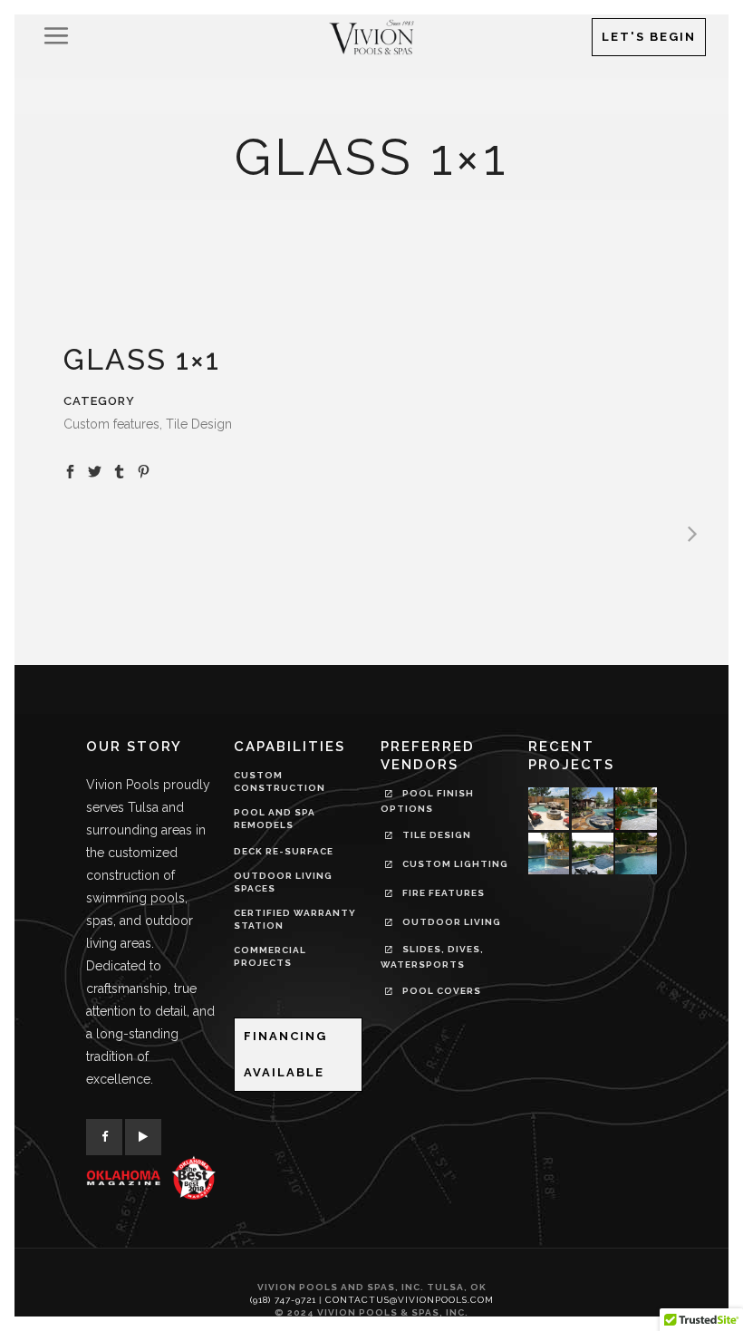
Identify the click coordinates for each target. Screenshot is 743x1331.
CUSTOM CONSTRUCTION (279, 781)
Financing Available (285, 1054)
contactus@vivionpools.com (409, 1300)
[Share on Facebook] (70, 470)
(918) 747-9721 (283, 1300)
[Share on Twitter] (94, 470)
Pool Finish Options (427, 801)
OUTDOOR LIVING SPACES (283, 882)
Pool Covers (440, 991)
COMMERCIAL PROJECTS (270, 956)
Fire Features (442, 893)
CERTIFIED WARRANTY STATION (295, 919)
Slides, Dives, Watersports (432, 956)
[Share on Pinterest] (143, 470)
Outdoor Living (450, 922)
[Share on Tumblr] (119, 470)
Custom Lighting (454, 864)
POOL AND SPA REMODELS (274, 818)
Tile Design (435, 835)
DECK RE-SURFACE (283, 851)
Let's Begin (649, 36)
